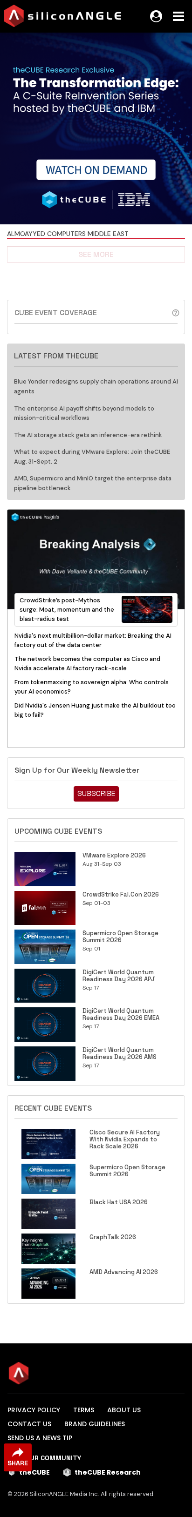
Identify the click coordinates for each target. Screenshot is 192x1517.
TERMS (83, 1410)
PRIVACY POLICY (33, 1410)
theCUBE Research (108, 1472)
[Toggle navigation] (178, 16)
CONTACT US (29, 1424)
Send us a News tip (39, 1438)
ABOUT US (124, 1410)
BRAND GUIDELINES (94, 1424)
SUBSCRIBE (96, 793)
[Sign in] (156, 16)
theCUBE (34, 1472)
